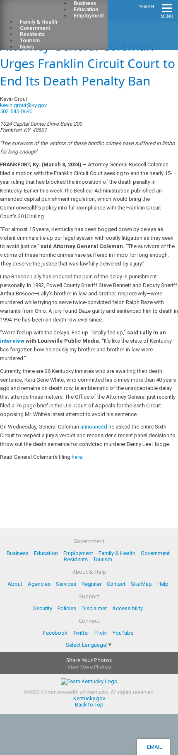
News (27, 47)
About (14, 584)
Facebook (55, 633)
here (77, 457)
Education (46, 553)
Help (162, 584)
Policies (67, 608)
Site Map (141, 584)
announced (93, 427)
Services (66, 584)
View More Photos (89, 667)
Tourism (102, 559)
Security (42, 608)
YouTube (123, 633)
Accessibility (127, 608)
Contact (116, 584)
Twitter (81, 633)
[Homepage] (39, 13)
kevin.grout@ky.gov (23, 105)
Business (18, 553)
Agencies (39, 584)
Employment (89, 15)
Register (91, 584)
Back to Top (89, 704)
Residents (76, 559)
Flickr (100, 633)
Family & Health (117, 553)
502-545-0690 (16, 111)
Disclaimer (94, 608)
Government (155, 553)
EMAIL (153, 747)
